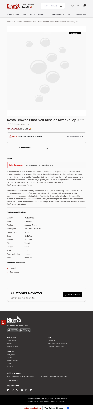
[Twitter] (17, 390)
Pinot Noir (32, 22)
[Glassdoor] (26, 390)
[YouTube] (22, 390)
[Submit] (61, 5)
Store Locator (11, 341)
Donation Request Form (56, 346)
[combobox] (53, 6)
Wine (15, 22)
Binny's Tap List (12, 346)
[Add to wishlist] (47, 148)
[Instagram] (13, 390)
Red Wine (23, 22)
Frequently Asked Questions (57, 343)
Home (9, 22)
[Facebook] (8, 390)
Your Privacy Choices (53, 408)
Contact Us (51, 341)
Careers (9, 357)
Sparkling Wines (12, 380)
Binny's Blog (11, 355)
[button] (29, 6)
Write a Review (74, 295)
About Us (10, 366)
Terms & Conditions (58, 401)
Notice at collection (32, 408)
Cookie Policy (33, 401)
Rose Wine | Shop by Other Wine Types (54, 376)
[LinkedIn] (31, 390)
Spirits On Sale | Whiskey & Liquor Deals (20, 376)
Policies (9, 363)
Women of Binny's (13, 360)
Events (9, 343)
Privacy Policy (44, 401)
